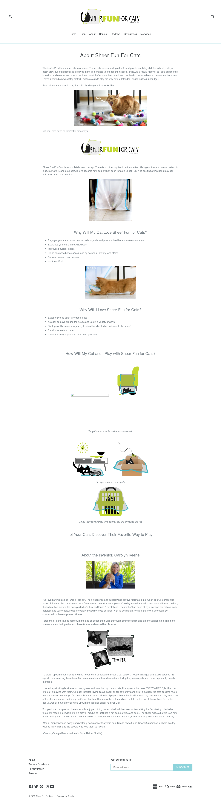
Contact (103, 34)
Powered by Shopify (65, 796)
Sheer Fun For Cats (44, 796)
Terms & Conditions (39, 764)
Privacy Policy (36, 769)
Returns (33, 773)
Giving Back (130, 34)
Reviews (115, 34)
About (92, 34)
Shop (83, 34)
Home (73, 34)
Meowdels (145, 34)
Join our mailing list (121, 759)
